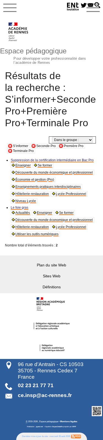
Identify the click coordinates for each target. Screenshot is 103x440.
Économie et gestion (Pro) (34, 180)
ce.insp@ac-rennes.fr (45, 395)
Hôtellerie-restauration (32, 194)
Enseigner (23, 165)
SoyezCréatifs (57, 426)
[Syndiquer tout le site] (76, 436)
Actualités (22, 213)
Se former (45, 165)
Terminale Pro (23, 151)
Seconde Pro (46, 146)
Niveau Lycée (25, 201)
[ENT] (73, 7)
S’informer (20, 146)
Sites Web (51, 276)
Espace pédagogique (43, 55)
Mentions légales (68, 421)
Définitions (52, 287)
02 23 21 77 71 (36, 385)
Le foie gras (19, 207)
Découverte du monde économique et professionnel (54, 172)
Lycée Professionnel (71, 194)
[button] (97, 5)
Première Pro (73, 146)
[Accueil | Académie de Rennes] (51, 304)
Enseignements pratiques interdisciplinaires (48, 187)
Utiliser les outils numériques (37, 234)
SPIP (74, 426)
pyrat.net (39, 426)
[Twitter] (83, 5)
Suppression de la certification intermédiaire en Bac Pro (52, 160)
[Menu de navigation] (10, 8)
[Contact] (90, 5)
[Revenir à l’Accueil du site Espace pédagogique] (18, 31)
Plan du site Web (51, 265)
